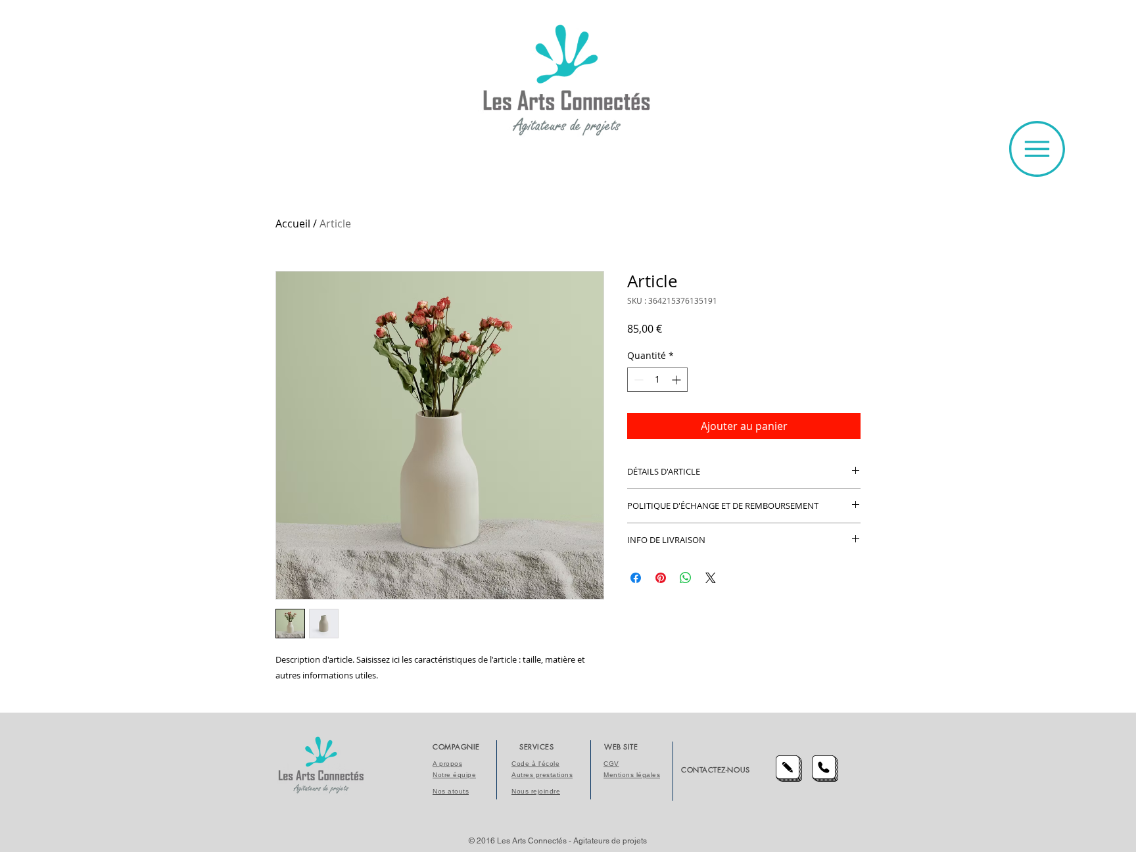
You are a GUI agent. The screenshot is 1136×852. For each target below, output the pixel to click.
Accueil (292, 223)
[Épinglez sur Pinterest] (661, 578)
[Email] (789, 768)
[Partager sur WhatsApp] (686, 578)
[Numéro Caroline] (825, 768)
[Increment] (677, 379)
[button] (1037, 149)
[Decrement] (637, 379)
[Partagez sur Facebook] (636, 578)
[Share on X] (711, 578)
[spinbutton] (657, 379)
